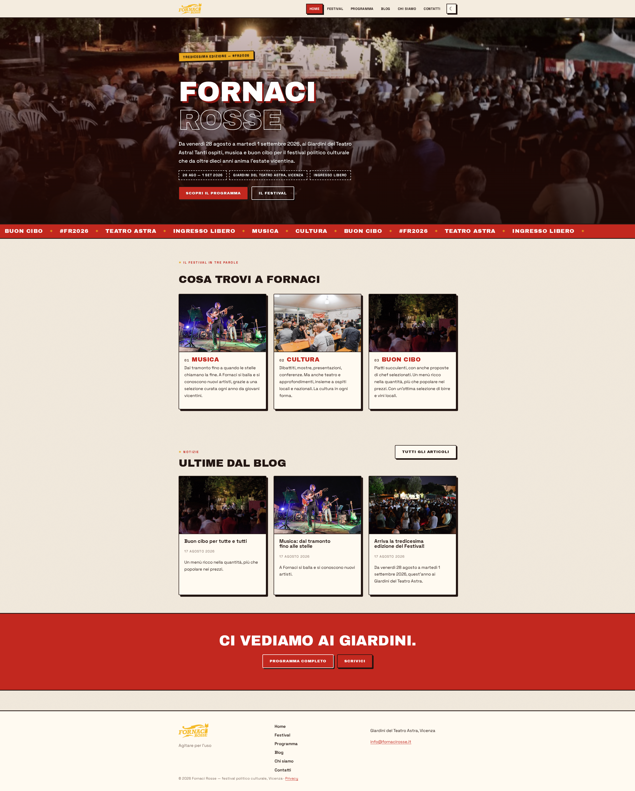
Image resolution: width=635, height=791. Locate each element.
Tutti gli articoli (425, 452)
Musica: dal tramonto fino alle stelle (304, 543)
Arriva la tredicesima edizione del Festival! (399, 543)
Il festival (273, 193)
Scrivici (354, 661)
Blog (385, 8)
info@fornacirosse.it (390, 741)
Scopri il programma (213, 193)
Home (315, 8)
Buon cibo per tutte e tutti (215, 541)
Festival (335, 8)
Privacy (291, 778)
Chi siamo (407, 8)
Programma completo (298, 661)
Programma (362, 8)
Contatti (432, 8)
